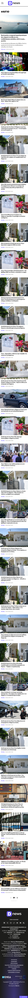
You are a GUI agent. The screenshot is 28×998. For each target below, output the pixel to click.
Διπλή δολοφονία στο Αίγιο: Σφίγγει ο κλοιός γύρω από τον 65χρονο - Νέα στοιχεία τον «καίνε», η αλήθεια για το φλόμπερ (13, 492)
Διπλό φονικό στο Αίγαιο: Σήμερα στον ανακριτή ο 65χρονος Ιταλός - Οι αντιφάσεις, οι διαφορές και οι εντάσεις (13, 550)
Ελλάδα (3, 76)
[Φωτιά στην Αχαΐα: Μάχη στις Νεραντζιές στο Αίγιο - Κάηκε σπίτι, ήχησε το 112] (14, 88)
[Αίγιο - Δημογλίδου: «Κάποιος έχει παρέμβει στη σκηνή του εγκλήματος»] (14, 342)
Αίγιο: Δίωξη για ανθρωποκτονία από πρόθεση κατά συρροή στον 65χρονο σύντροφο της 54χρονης (13, 636)
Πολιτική (3, 49)
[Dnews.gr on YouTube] (20, 923)
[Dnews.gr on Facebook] (4, 923)
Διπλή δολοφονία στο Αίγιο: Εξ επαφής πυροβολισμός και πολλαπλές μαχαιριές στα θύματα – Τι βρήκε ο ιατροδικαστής (13, 665)
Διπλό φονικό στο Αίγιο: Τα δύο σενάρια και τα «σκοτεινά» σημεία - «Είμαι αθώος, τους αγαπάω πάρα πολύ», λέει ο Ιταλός (13, 607)
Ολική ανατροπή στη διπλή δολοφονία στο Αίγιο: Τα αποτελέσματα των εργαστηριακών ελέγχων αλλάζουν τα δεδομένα (13, 299)
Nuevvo (17, 985)
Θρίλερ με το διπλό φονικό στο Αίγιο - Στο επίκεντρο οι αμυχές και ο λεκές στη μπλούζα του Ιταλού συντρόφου (13, 777)
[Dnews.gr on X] (7, 923)
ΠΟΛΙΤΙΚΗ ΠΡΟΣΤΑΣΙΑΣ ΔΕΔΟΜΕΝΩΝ (14, 965)
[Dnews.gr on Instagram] (10, 923)
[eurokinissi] (14, 259)
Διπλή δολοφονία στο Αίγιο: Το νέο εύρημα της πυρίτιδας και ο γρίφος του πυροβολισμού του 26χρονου (13, 157)
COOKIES (14, 968)
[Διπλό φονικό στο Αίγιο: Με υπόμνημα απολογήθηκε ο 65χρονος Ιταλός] (14, 425)
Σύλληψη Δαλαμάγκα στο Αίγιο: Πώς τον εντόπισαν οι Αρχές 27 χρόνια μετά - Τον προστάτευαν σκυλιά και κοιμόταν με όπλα (12, 805)
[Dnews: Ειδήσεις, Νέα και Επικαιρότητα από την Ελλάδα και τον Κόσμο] (14, 3)
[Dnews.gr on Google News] (17, 923)
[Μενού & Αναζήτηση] (2, 3)
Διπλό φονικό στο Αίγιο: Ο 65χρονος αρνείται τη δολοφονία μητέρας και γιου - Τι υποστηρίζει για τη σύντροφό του (13, 128)
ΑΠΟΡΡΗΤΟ (24, 996)
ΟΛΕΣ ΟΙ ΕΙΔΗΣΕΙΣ (14, 919)
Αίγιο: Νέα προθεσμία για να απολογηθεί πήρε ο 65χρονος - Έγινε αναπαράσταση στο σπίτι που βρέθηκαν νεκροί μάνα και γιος (14, 521)
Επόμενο (17, 898)
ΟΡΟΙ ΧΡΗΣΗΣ (14, 963)
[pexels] (14, 61)
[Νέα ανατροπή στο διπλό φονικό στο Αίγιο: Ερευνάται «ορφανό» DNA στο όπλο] (14, 232)
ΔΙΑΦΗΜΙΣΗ (14, 961)
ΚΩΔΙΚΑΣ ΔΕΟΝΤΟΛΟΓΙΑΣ (14, 970)
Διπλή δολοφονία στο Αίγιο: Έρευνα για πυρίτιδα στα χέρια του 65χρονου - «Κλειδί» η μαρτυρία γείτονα (13, 579)
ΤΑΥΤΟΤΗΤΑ (14, 959)
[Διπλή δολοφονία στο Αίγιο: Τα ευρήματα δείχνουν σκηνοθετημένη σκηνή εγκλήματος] (14, 315)
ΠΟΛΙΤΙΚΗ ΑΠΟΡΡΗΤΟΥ (14, 967)
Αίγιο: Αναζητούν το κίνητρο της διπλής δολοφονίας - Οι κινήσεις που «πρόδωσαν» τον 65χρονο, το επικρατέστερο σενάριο (14, 693)
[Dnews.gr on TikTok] (14, 923)
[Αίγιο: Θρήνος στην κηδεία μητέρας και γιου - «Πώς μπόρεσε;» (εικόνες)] (14, 453)
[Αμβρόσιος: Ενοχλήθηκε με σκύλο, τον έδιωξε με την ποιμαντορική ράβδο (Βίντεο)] (14, 850)
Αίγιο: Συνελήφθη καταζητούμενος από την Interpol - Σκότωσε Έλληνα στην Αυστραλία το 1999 (13, 834)
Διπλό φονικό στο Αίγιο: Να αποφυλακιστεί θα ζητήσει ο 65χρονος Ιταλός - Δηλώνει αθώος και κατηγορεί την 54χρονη (14, 382)
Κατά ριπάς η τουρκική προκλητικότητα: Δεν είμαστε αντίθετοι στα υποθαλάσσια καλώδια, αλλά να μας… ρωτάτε (14, 38)
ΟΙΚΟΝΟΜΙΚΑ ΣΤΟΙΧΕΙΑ (14, 972)
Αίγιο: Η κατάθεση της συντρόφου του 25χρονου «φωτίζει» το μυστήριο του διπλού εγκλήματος (13, 216)
